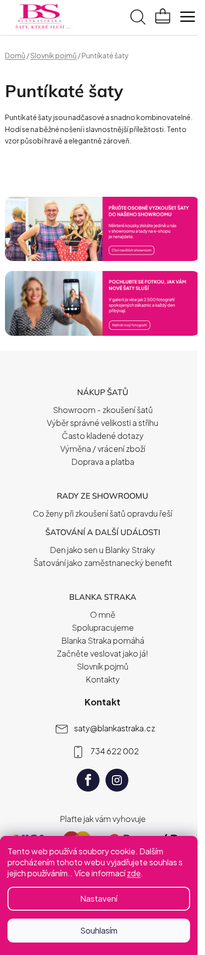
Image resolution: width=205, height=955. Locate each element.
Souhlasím (98, 930)
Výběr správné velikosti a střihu (102, 422)
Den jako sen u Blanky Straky (102, 550)
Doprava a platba (102, 461)
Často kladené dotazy (103, 435)
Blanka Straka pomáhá (102, 640)
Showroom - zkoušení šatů (103, 410)
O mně (102, 614)
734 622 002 (115, 751)
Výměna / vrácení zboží (102, 448)
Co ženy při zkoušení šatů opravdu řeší (102, 513)
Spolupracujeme (103, 627)
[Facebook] (88, 780)
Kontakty (103, 679)
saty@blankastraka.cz (114, 728)
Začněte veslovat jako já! (102, 653)
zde (134, 873)
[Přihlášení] (115, 18)
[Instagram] (116, 780)
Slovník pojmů (102, 666)
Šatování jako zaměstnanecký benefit (102, 562)
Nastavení (98, 898)
